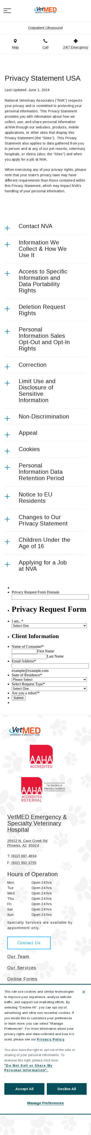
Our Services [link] (21, 968)
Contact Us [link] (29, 943)
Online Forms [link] (22, 979)
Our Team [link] (18, 956)
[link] (45, 10)
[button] (7, 11)
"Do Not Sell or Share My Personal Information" (28, 1068)
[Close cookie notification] (83, 992)
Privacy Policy (50, 1039)
